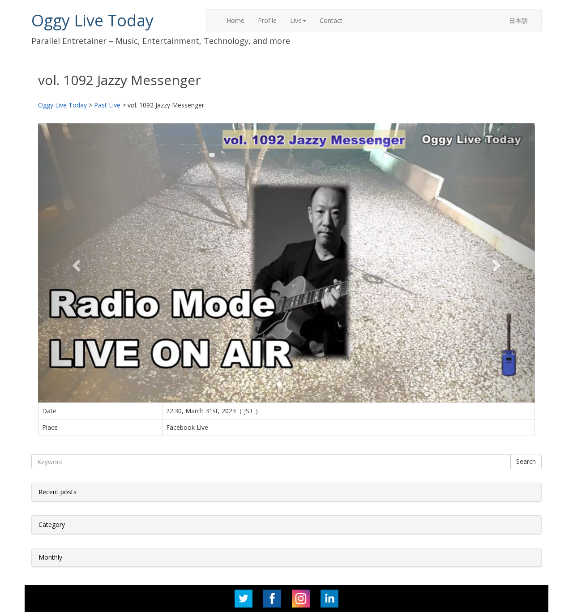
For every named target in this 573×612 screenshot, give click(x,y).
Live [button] (296, 20)
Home (235, 20)
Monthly (50, 557)
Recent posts (57, 492)
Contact (331, 20)
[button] (75, 262)
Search (526, 461)
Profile (267, 20)
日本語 (518, 20)
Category (51, 524)
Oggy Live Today (92, 20)
